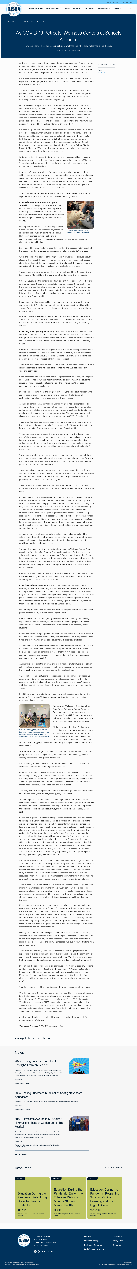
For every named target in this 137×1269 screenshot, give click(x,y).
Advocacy (76, 8)
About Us (115, 8)
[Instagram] (47, 1251)
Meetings (87, 1236)
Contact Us (117, 1245)
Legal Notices (118, 1236)
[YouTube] (43, 1251)
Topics (66, 8)
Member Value (103, 8)
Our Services (89, 8)
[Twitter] (39, 1251)
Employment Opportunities (93, 1245)
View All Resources (113, 1168)
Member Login (127, 2)
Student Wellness (104, 73)
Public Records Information (94, 1249)
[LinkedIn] (51, 1251)
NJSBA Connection (113, 2)
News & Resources (52, 8)
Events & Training (35, 8)
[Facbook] (35, 1251)
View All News (21, 1155)
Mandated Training (91, 1240)
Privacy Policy (118, 1240)
